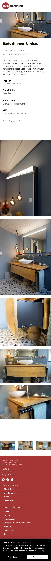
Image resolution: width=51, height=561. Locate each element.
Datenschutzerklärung (35, 550)
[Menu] (45, 6)
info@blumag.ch (9, 475)
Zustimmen (37, 557)
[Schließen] (47, 542)
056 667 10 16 (7, 472)
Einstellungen (13, 557)
